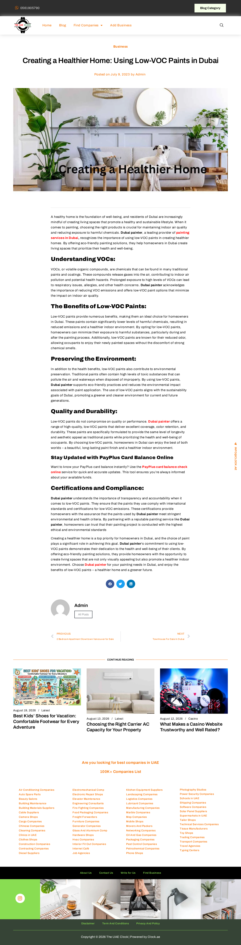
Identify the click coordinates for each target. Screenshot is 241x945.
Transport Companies (193, 841)
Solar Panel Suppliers (193, 811)
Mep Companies (136, 817)
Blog (62, 25)
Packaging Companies (140, 839)
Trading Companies (192, 837)
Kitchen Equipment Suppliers (144, 789)
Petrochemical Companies (142, 848)
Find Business (152, 872)
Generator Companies (86, 826)
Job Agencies (81, 853)
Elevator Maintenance (86, 799)
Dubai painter (159, 421)
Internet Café (80, 848)
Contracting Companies (34, 848)
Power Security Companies (197, 794)
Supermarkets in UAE (193, 815)
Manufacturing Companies (143, 808)
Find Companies (86, 25)
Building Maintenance (32, 803)
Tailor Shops (188, 820)
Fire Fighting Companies (88, 808)
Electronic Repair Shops (87, 794)
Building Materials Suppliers (36, 808)
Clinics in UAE (28, 835)
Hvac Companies (83, 839)
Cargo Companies (30, 821)
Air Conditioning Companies (36, 789)
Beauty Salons (28, 799)
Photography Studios (193, 789)
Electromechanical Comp (88, 789)
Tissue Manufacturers (193, 828)
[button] (221, 25)
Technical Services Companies (199, 824)
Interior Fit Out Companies (89, 844)
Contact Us (106, 872)
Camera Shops (28, 817)
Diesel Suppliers (29, 853)
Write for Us (128, 872)
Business (120, 46)
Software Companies (193, 807)
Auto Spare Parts (29, 794)
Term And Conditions (115, 923)
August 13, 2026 (98, 718)
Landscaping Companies (142, 794)
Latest (45, 710)
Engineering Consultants (88, 803)
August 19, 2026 (24, 710)
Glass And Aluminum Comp (89, 830)
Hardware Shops (83, 835)
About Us (86, 872)
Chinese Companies (31, 826)
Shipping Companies (193, 802)
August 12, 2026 (171, 718)
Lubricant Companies (139, 803)
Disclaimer (88, 923)
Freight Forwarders (84, 817)
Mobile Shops (134, 821)
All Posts (83, 614)
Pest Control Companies (141, 844)
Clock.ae (154, 936)
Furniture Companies (85, 821)
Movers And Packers (139, 826)
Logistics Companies (139, 799)
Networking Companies (141, 830)
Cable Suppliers (29, 812)
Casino (193, 718)
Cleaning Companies (32, 830)
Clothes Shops (28, 839)
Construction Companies (34, 844)
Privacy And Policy (148, 923)
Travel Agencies (190, 846)
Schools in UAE (189, 798)
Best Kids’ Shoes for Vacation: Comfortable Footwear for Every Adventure (46, 721)
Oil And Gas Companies (141, 835)
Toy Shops (186, 833)
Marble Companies (138, 812)
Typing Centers (189, 850)
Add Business (121, 25)
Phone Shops (134, 853)
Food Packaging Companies (90, 812)
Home (47, 25)
